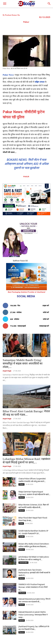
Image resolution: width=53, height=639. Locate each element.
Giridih (21, 536)
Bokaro (21, 549)
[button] (49, 3)
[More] (46, 28)
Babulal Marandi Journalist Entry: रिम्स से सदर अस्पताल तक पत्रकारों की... (34, 600)
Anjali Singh (7, 371)
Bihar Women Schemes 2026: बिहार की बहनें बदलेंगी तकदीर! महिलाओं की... (33, 506)
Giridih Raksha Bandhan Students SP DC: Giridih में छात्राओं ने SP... (33, 532)
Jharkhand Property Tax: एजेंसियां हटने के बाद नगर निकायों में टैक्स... (33, 627)
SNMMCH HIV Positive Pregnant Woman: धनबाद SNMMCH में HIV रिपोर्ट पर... (33, 587)
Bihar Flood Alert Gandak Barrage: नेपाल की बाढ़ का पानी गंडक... (26, 413)
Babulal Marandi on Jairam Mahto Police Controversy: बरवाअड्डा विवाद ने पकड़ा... (33, 615)
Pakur (26, 22)
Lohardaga (7, 454)
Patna (5, 407)
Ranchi (21, 497)
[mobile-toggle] (4, 3)
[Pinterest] (27, 28)
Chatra (21, 484)
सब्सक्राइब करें (44, 326)
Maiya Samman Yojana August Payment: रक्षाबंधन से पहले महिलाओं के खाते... (34, 493)
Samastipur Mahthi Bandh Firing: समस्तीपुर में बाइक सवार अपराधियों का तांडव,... (22, 363)
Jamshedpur (23, 562)
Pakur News (8, 75)
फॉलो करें (46, 312)
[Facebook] (15, 28)
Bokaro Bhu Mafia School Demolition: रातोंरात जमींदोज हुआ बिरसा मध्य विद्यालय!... (33, 545)
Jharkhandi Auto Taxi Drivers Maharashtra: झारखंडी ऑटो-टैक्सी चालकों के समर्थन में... (34, 573)
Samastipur (7, 355)
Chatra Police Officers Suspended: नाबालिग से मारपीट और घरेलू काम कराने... (32, 480)
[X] (21, 28)
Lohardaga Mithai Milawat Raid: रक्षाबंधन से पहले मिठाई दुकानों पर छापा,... (26, 461)
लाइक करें (46, 305)
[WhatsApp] (34, 28)
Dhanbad (22, 593)
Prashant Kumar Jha (12, 15)
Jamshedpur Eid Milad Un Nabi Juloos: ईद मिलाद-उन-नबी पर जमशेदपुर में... (33, 558)
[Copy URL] (40, 28)
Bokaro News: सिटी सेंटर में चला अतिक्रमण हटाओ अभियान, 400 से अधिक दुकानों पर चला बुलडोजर (26, 164)
